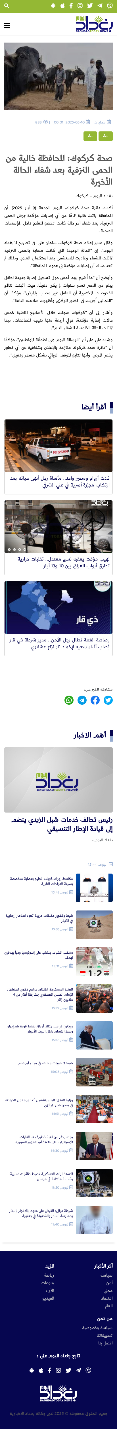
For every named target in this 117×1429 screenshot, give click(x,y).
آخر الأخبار (104, 1266)
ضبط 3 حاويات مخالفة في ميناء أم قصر (45, 1063)
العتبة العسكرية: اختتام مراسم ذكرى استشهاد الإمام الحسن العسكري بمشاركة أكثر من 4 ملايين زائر (40, 994)
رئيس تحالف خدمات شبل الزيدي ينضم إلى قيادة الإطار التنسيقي (62, 824)
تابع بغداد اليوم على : (58, 1356)
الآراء (49, 1290)
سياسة (106, 1275)
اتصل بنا (105, 1343)
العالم (109, 1306)
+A (105, 136)
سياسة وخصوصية (97, 1328)
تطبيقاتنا (105, 1335)
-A (90, 136)
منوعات (47, 1283)
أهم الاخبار (90, 735)
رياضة (49, 1275)
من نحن (105, 1318)
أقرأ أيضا (94, 407)
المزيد (49, 1266)
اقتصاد (107, 1298)
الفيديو (48, 1298)
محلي (108, 1290)
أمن (109, 1283)
